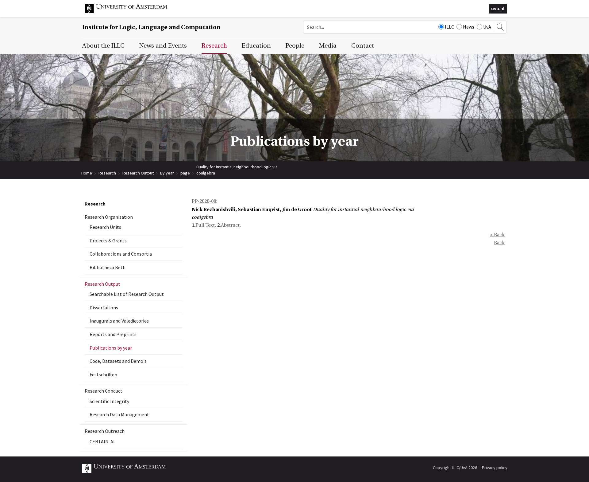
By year (167, 173)
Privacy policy (494, 467)
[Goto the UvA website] (131, 11)
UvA (487, 27)
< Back (497, 234)
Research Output (138, 173)
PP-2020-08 (204, 201)
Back (499, 242)
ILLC (449, 27)
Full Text (205, 225)
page (185, 173)
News (468, 27)
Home (86, 173)
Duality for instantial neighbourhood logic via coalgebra (237, 167)
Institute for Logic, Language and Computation (151, 27)
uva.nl (497, 8)
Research (107, 173)
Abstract (230, 225)
